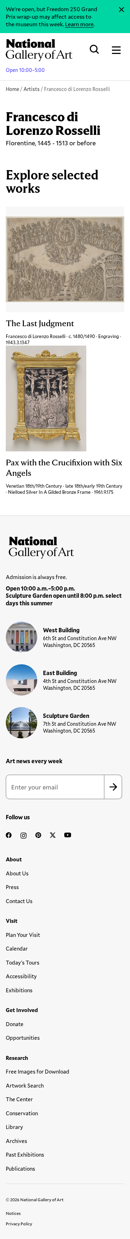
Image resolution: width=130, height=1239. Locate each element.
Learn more (79, 24)
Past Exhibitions (25, 1154)
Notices (13, 1213)
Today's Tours (22, 962)
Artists (31, 89)
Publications (20, 1168)
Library (14, 1126)
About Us (17, 873)
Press (12, 886)
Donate (14, 1024)
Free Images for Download (37, 1071)
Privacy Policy (19, 1223)
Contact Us (19, 901)
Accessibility (21, 976)
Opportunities (23, 1037)
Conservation (22, 1113)
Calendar (17, 948)
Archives (16, 1140)
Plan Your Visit (23, 934)
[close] (121, 9)
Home (12, 89)
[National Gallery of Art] (65, 546)
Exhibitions (19, 990)
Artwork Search (25, 1085)
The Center (19, 1099)
